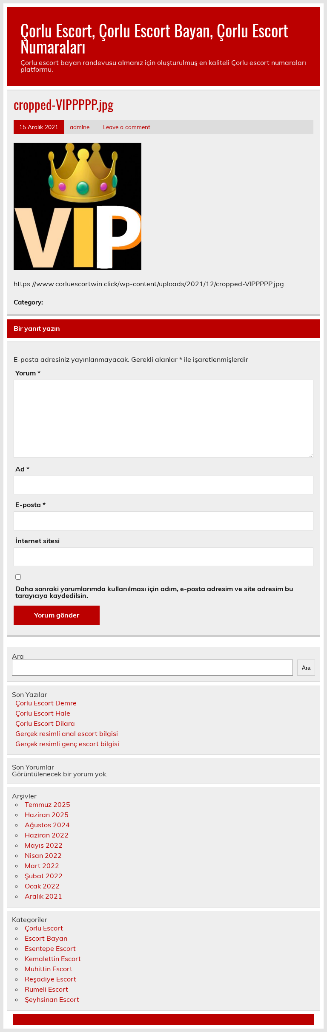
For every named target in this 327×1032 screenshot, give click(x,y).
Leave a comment (126, 126)
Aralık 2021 (43, 896)
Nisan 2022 (43, 855)
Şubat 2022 (44, 875)
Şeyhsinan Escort (52, 999)
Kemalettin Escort (53, 958)
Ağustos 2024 (47, 825)
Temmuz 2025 (47, 804)
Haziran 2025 (47, 814)
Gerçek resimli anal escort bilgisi (66, 733)
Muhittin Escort (48, 968)
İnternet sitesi (37, 540)
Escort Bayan (46, 938)
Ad (22, 468)
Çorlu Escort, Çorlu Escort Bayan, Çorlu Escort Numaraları (154, 38)
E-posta (30, 504)
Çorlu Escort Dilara (45, 723)
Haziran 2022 (47, 835)
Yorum (27, 372)
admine (79, 126)
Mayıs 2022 (44, 845)
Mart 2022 (42, 865)
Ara (18, 656)
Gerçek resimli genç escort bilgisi (67, 743)
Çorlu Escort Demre (46, 703)
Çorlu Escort (44, 928)
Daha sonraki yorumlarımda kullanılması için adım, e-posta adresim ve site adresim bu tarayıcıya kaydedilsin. (154, 592)
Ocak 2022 (42, 886)
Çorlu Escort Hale (42, 713)
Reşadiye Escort (50, 979)
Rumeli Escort (46, 989)
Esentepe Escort (50, 948)
